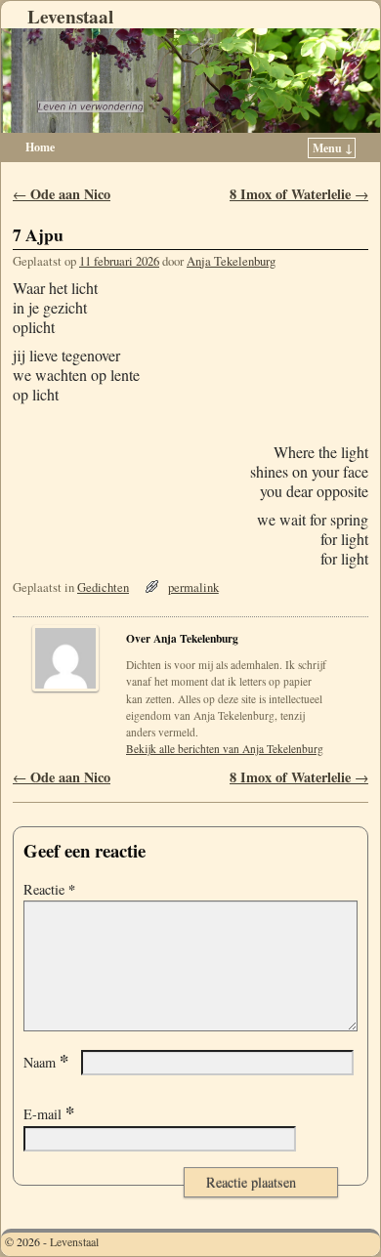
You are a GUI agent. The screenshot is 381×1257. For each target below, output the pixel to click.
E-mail (48, 1114)
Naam (45, 1062)
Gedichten (103, 587)
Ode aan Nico (61, 194)
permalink (193, 587)
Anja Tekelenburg (231, 261)
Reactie (49, 889)
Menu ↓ (333, 148)
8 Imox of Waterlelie (299, 194)
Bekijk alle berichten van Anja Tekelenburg (224, 748)
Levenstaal (70, 16)
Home (40, 147)
